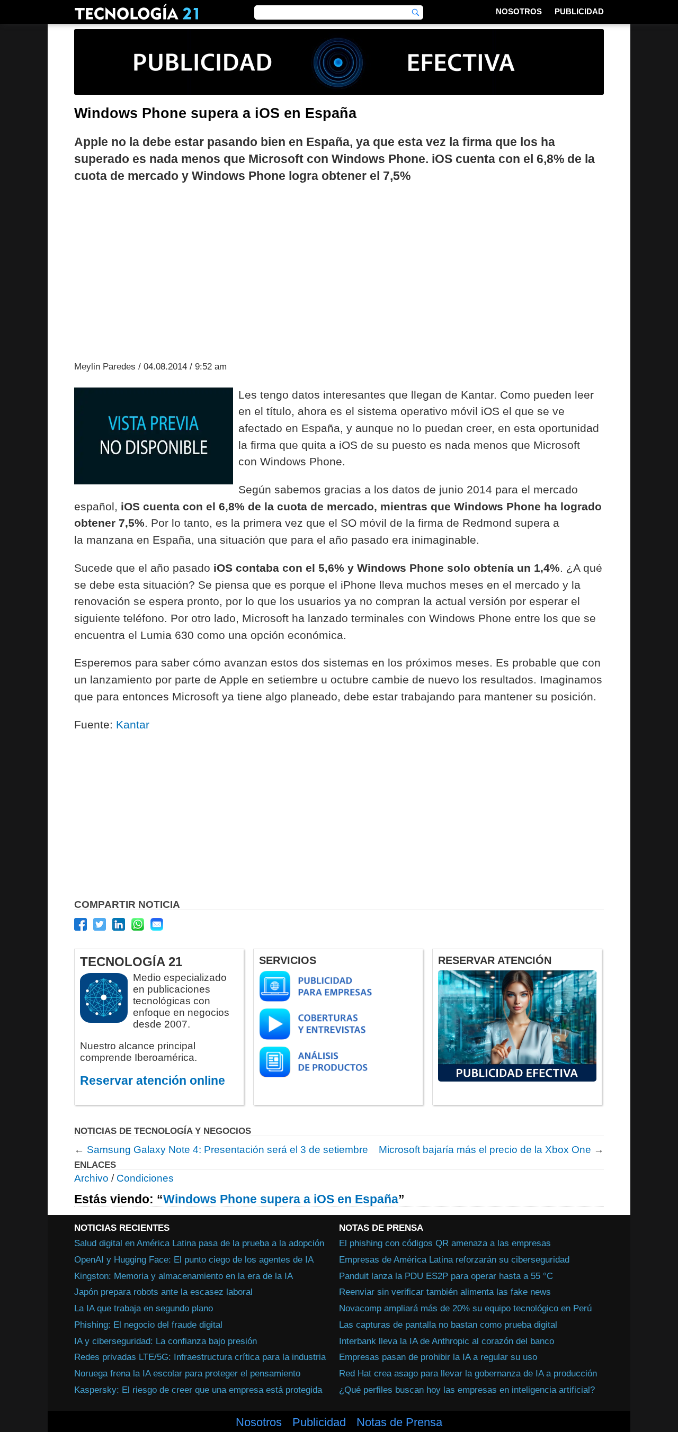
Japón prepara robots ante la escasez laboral (163, 1291)
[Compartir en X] (99, 924)
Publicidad (579, 11)
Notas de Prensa (399, 1422)
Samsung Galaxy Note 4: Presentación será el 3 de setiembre (227, 1149)
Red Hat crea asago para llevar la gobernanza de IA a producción (468, 1373)
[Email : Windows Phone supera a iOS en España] (156, 924)
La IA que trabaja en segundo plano (143, 1308)
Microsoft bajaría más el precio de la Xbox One (485, 1149)
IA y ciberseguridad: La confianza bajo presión (165, 1341)
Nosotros (519, 11)
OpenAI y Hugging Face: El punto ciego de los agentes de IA (194, 1259)
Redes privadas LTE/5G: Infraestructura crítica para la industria (200, 1357)
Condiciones (145, 1178)
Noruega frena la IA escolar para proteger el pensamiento (187, 1373)
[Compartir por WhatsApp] (137, 924)
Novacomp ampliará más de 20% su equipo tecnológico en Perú (465, 1308)
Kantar (132, 724)
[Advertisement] (339, 271)
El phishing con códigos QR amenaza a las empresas (445, 1243)
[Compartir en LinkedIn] (118, 924)
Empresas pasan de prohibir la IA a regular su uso (438, 1357)
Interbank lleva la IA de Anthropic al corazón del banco (446, 1341)
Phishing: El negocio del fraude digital (148, 1324)
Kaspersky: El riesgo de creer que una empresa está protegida (198, 1389)
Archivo (91, 1178)
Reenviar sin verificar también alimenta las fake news (445, 1291)
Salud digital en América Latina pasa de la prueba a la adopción (199, 1243)
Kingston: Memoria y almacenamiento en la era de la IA (183, 1276)
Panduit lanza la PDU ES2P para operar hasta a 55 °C (446, 1276)
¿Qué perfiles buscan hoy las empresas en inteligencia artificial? (467, 1389)
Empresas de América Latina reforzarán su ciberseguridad (454, 1259)
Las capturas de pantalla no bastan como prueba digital (448, 1324)
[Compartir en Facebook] (80, 924)
